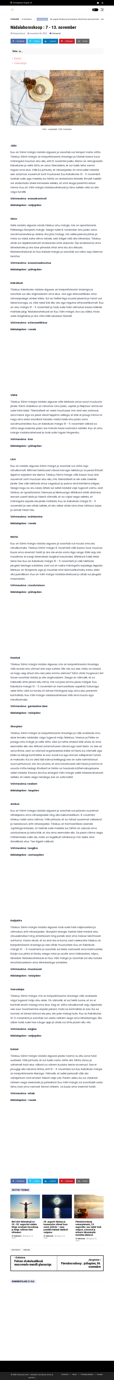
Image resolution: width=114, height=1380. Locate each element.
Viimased (56, 33)
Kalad (17, 58)
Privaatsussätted (87, 1374)
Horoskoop (16, 1250)
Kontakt (99, 1374)
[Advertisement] (57, 360)
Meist (74, 1374)
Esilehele (65, 1374)
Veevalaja (20, 63)
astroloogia (30, 19)
